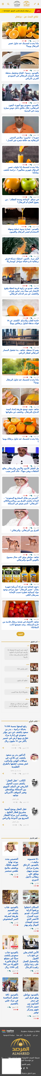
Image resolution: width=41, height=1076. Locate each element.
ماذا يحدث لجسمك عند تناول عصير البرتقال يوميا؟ (23, 44)
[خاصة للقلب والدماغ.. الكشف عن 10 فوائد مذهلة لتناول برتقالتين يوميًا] (20, 307)
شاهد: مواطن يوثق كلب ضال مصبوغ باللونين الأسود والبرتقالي (23, 558)
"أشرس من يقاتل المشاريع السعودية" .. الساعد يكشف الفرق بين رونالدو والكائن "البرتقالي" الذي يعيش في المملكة (21, 501)
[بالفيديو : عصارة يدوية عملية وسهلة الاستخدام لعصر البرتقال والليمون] (20, 216)
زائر (28, 645)
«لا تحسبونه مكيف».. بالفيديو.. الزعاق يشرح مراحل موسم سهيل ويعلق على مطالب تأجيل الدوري (31, 869)
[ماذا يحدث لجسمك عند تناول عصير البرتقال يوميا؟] (20, 30)
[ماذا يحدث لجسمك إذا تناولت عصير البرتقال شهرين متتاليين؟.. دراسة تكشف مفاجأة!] (20, 154)
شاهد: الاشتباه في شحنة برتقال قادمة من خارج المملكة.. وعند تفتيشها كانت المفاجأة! (21, 624)
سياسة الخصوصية (9, 1035)
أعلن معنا (19, 1035)
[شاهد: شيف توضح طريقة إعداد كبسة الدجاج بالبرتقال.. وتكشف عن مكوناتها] (20, 396)
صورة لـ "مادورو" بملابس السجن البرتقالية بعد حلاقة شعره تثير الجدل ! (22, 138)
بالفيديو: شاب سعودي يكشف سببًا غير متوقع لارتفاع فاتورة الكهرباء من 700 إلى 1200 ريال (10, 959)
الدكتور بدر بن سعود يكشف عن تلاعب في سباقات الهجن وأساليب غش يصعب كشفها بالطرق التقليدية (15, 760)
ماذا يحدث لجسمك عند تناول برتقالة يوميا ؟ (21, 440)
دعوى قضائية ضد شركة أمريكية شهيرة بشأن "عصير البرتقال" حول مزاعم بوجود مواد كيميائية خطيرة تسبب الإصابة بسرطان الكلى (21, 591)
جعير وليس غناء (22, 669)
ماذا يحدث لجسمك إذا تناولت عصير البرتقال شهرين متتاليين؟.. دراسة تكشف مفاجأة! (21, 170)
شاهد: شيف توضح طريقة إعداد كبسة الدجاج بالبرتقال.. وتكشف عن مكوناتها (22, 410)
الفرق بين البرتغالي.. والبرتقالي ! (24, 530)
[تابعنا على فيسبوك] (23, 1068)
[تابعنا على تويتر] (27, 1068)
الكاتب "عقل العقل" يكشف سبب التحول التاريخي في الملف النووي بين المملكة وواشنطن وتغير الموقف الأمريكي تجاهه (15, 788)
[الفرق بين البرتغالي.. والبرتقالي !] (20, 517)
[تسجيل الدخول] (38, 4)
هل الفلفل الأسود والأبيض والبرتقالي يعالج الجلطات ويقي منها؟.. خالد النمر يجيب (20, 469)
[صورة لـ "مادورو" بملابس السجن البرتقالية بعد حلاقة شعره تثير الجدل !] (20, 124)
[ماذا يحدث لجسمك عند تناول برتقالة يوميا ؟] (20, 426)
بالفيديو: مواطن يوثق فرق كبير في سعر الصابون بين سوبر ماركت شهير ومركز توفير (31, 1003)
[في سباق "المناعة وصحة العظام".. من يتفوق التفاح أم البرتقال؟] (20, 186)
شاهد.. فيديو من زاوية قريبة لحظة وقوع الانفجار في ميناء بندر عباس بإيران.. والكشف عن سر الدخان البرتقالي (21, 291)
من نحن (35, 1035)
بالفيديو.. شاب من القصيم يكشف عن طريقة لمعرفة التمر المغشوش (10, 913)
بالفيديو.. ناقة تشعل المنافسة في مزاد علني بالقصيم (10, 999)
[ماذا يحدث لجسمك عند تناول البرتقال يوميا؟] (20, 366)
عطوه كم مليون (22, 680)
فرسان (27, 687)
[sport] (17, 4)
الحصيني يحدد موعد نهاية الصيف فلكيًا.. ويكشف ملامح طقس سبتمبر (11, 865)
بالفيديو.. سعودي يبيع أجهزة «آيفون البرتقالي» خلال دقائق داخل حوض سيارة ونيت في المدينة (21, 108)
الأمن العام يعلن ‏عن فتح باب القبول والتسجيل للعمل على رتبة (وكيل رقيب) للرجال (31, 959)
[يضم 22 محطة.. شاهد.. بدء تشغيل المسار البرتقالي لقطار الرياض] (20, 337)
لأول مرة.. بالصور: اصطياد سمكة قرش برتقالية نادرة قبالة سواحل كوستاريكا (22, 260)
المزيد (20, 634)
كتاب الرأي (33, 721)
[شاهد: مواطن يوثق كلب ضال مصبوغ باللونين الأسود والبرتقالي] (20, 544)
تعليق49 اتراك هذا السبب (19, 692)
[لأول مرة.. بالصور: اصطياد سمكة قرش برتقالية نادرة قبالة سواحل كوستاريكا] (20, 245)
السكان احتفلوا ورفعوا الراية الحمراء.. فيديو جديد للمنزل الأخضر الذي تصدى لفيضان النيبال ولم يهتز (31, 916)
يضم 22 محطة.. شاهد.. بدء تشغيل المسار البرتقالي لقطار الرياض (21, 351)
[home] (26, 4)
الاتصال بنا (27, 1035)
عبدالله (27, 699)
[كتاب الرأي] (35, 4)
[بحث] (7, 4)
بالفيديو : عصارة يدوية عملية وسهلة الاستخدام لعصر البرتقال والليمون (23, 230)
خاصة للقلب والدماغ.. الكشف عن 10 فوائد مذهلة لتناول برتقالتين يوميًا (23, 321)
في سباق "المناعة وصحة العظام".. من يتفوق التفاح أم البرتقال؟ (22, 200)
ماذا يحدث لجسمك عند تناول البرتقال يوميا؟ (22, 381)
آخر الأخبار (33, 843)
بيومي (27, 664)
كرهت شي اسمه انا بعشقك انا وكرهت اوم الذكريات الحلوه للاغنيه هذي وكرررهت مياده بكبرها (18, 653)
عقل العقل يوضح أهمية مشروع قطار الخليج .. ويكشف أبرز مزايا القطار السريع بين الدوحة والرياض (15, 813)
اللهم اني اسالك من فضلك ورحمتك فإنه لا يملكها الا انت (18, 705)
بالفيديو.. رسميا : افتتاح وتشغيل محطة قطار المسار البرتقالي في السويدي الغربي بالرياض (22, 76)
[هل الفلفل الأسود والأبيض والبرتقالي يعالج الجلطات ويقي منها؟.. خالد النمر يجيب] (20, 455)
